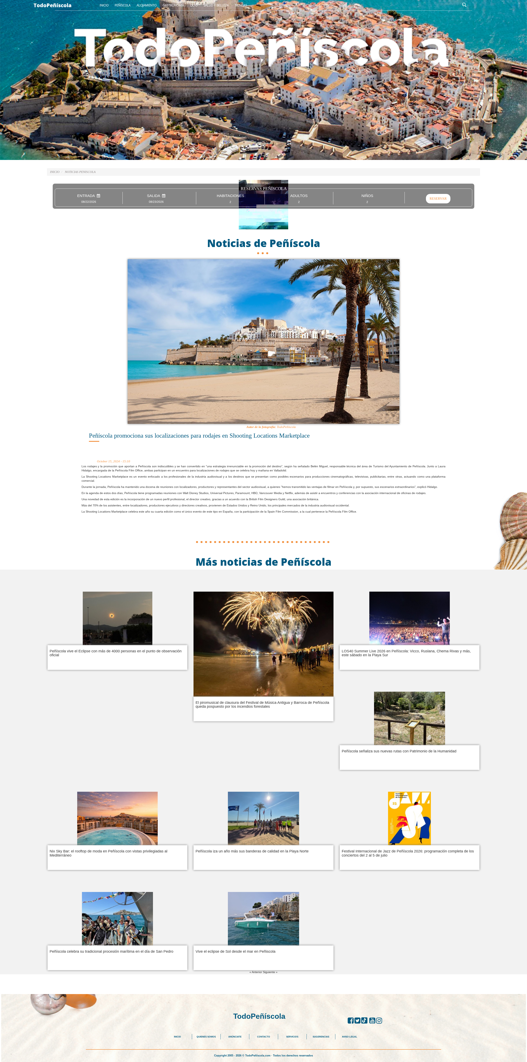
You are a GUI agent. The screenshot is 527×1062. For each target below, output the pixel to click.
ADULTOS (299, 196)
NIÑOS (367, 196)
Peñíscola (123, 5)
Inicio (104, 5)
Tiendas (241, 5)
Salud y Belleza (216, 5)
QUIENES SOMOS (206, 1036)
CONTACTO (263, 1036)
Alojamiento (146, 5)
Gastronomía (173, 5)
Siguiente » (270, 972)
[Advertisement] (263, 529)
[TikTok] (365, 1021)
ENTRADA (87, 196)
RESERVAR (438, 198)
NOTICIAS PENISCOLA (80, 172)
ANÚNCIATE (234, 1036)
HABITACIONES (230, 196)
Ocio (193, 5)
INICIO (177, 1036)
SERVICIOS (292, 1036)
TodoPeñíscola (53, 5)
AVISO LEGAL (349, 1036)
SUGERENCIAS (321, 1036)
